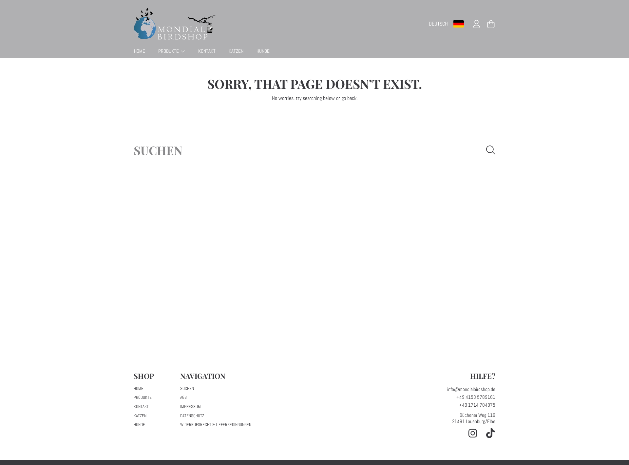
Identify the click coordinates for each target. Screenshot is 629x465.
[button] (491, 24)
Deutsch (438, 23)
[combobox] (314, 150)
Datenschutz (192, 415)
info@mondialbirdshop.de (471, 389)
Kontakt (141, 406)
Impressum (190, 406)
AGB (183, 397)
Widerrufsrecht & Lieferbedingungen (215, 424)
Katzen (140, 415)
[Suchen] (491, 150)
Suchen (187, 388)
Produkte (169, 51)
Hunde (139, 424)
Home (138, 388)
